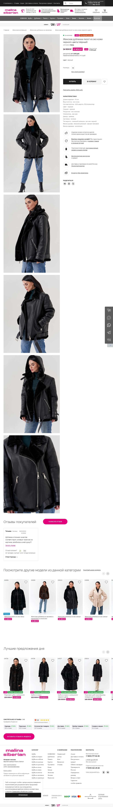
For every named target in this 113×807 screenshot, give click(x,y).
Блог (58, 759)
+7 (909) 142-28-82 (93, 768)
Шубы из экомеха (38, 775)
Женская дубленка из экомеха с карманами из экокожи (42, 617)
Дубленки (37, 18)
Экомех (89, 18)
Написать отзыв (55, 521)
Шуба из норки (36, 695)
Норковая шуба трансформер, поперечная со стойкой (95, 696)
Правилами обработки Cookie (22, 791)
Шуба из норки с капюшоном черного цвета (68, 696)
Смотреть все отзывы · (14, 719)
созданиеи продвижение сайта (103, 796)
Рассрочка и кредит (45, 3)
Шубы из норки (37, 757)
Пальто (45, 18)
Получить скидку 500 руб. (73, 90)
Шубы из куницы (37, 762)
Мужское (97, 18)
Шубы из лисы (36, 767)
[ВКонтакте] (64, 183)
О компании (8, 3)
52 (73, 68)
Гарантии (74, 780)
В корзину (91, 82)
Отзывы (16, 3)
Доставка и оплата (31, 3)
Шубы (30, 18)
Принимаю (23, 795)
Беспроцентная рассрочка (64, 10)
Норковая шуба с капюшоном (14, 695)
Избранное (96, 12)
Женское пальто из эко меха (14, 616)
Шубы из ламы (36, 770)
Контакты (57, 3)
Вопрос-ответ (75, 778)
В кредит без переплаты (79, 173)
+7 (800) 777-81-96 (93, 756)
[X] (73, 183)
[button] (103, 573)
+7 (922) (94, 4)
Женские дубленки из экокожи (41, 30)
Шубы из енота (37, 772)
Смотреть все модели (92, 570)
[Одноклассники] (69, 183)
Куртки (52, 18)
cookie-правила (76, 783)
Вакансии (60, 762)
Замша (74, 18)
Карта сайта (7, 770)
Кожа (67, 18)
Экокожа (81, 18)
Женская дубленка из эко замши (69, 616)
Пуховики (60, 18)
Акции (22, 3)
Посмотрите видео (80, 12)
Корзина (104, 12)
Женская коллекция (19, 30)
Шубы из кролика (38, 764)
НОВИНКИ (23, 18)
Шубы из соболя (37, 759)
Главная (6, 30)
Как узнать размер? (78, 72)
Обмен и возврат (76, 764)
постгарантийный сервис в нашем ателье (48, 11)
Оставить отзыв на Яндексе (19, 736)
